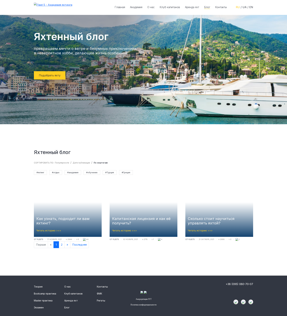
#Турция (109, 172)
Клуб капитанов (170, 7)
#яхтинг (40, 172)
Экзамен (39, 307)
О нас (151, 7)
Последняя (79, 244)
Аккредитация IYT (143, 299)
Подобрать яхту (49, 75)
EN (251, 7)
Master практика (43, 300)
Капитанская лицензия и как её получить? (141, 220)
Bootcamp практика (45, 293)
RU (238, 7)
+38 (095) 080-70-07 (239, 284)
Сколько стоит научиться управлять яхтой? (211, 220)
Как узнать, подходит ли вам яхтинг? (63, 220)
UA (244, 7)
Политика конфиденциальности (143, 305)
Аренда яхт (192, 7)
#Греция (126, 172)
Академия (136, 7)
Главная (120, 7)
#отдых (55, 172)
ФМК (99, 293)
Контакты (221, 7)
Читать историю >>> (48, 230)
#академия (72, 172)
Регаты (101, 300)
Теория (38, 286)
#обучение (91, 172)
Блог (207, 7)
